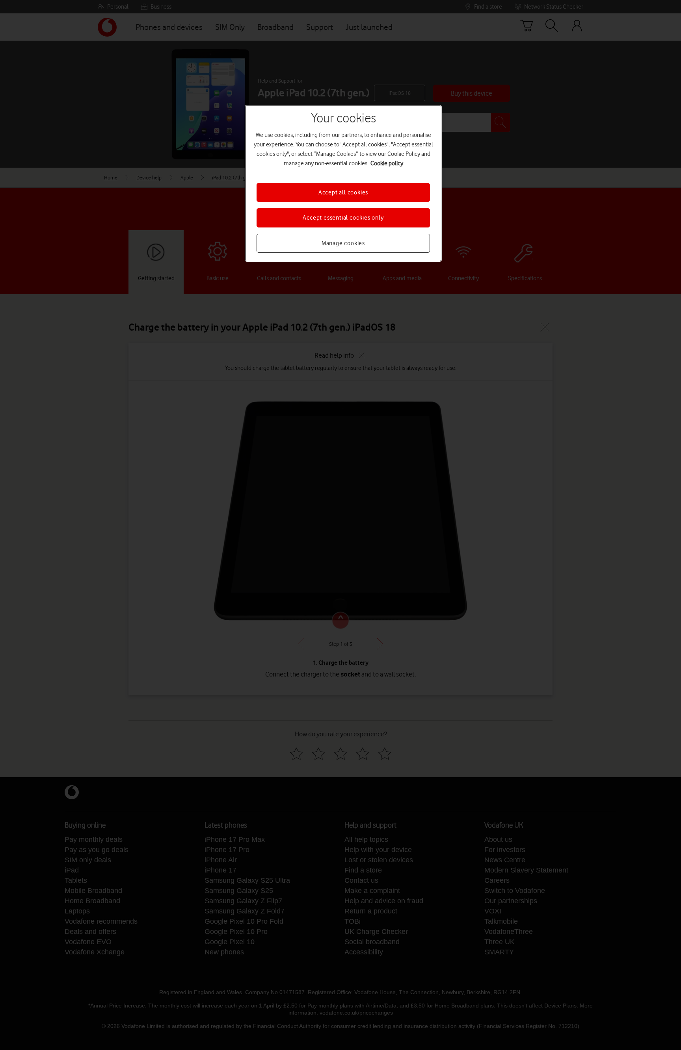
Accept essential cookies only (343, 217)
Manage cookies (343, 243)
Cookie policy (386, 163)
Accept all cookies (343, 192)
